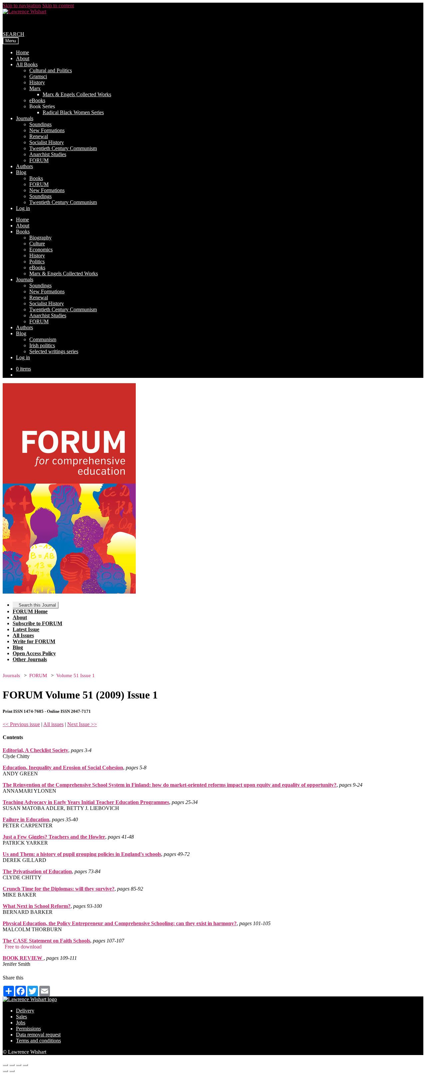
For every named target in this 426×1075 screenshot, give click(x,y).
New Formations (47, 130)
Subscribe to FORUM (37, 623)
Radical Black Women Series (73, 112)
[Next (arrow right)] (12, 1071)
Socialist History (46, 142)
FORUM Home (30, 611)
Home (22, 52)
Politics (37, 261)
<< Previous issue (21, 724)
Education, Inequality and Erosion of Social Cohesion (63, 767)
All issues (53, 724)
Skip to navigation (22, 5)
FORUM (39, 160)
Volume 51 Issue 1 (75, 675)
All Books (27, 64)
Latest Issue (26, 629)
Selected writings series (53, 351)
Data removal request (38, 1034)
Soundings (40, 124)
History (37, 82)
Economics (41, 249)
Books (36, 178)
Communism (42, 339)
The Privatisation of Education (37, 871)
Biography (40, 237)
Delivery (25, 1010)
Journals (24, 118)
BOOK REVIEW (23, 958)
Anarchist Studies (47, 154)
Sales (21, 1016)
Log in (23, 208)
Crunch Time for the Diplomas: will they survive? (58, 889)
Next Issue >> (82, 724)
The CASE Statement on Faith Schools (46, 940)
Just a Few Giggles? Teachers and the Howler (54, 837)
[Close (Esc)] (5, 1065)
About (22, 58)
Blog (21, 172)
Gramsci (38, 76)
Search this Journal (37, 605)
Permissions (28, 1028)
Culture (37, 243)
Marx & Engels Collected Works (77, 94)
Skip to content (58, 5)
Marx (35, 88)
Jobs (20, 1022)
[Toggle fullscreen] (18, 1065)
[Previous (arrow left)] (5, 1071)
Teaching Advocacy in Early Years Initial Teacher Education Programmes (86, 802)
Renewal (38, 136)
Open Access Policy (34, 653)
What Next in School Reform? (37, 906)
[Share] (12, 1065)
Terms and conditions (38, 1040)
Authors (24, 166)
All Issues (23, 635)
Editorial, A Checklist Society (35, 750)
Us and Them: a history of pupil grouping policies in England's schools (82, 854)
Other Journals (30, 659)
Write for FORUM (34, 641)
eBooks (37, 100)
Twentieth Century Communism (63, 148)
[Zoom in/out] (25, 1065)
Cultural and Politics (50, 70)
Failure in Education (26, 819)
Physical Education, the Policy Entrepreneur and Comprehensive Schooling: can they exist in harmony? (120, 923)
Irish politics (42, 345)
